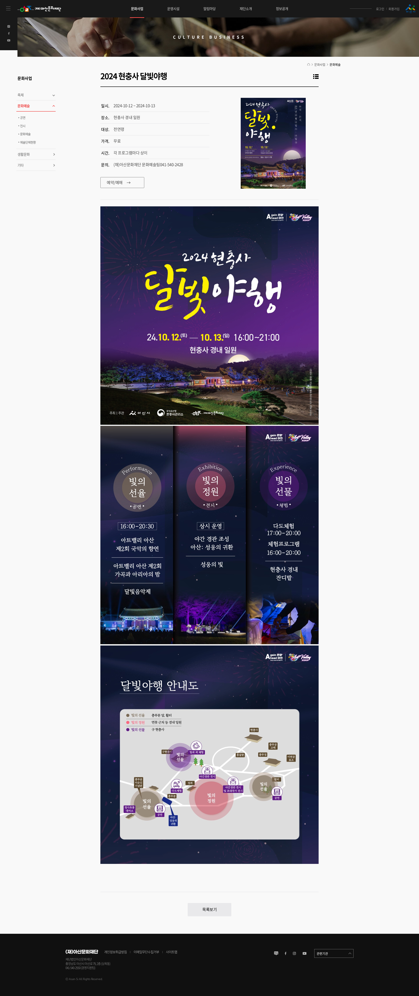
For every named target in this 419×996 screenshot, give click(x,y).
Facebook (9, 33)
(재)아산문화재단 (43, 8)
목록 (315, 75)
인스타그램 (294, 953)
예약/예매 (111, 182)
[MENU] (8, 8)
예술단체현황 (28, 142)
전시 (22, 126)
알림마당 (209, 8)
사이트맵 (171, 952)
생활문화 (23, 154)
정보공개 (282, 8)
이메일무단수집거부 (146, 952)
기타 (20, 165)
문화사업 (137, 8)
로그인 (380, 9)
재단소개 (246, 8)
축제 (20, 94)
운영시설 (173, 8)
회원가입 (393, 9)
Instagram (9, 26)
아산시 (410, 8)
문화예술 (23, 105)
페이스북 (286, 953)
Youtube (9, 40)
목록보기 (209, 909)
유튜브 (304, 953)
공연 (22, 117)
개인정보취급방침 (115, 952)
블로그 (276, 953)
